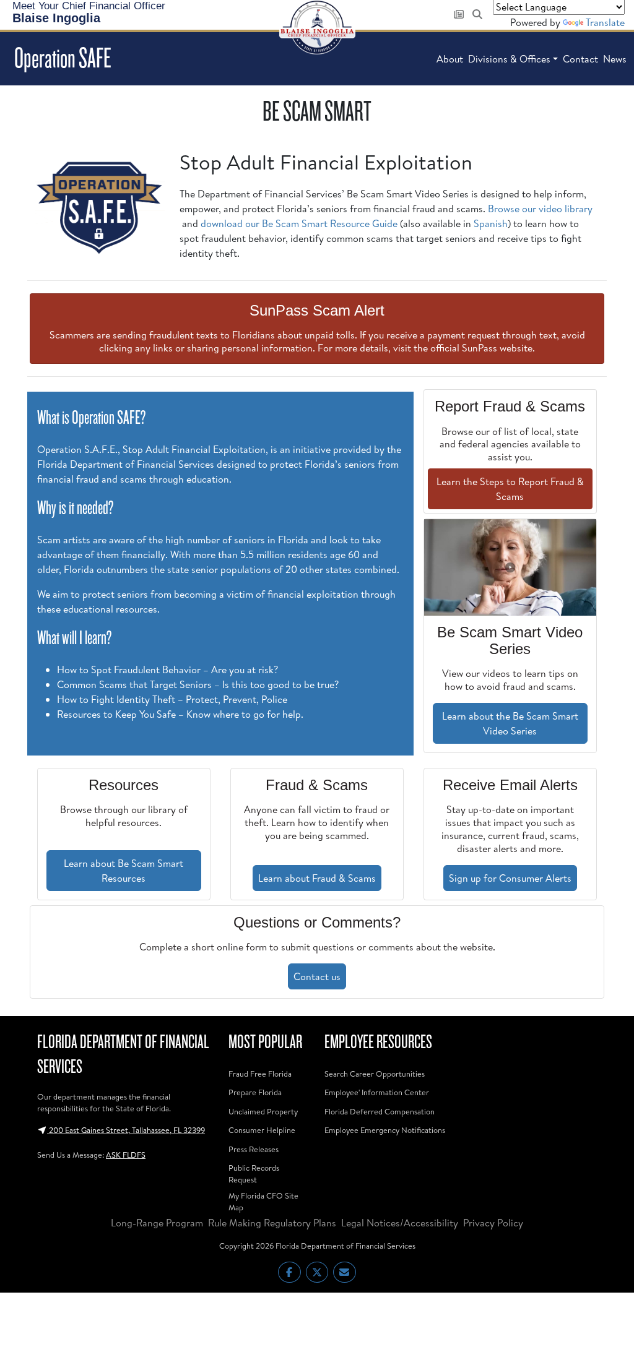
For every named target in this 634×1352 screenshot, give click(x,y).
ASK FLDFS (125, 1154)
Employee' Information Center (376, 1092)
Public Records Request (253, 1173)
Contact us (317, 976)
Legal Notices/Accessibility (399, 1222)
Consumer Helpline (261, 1129)
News (615, 59)
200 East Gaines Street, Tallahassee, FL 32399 (126, 1129)
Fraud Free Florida (260, 1073)
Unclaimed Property (263, 1111)
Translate (605, 22)
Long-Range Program (157, 1222)
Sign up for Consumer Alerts (510, 878)
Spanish (491, 223)
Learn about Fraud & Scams (317, 878)
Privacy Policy (493, 1222)
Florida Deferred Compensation (379, 1111)
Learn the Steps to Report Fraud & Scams (510, 489)
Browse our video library (540, 208)
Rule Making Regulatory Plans (272, 1222)
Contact (580, 59)
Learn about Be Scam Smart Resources (123, 870)
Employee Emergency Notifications (384, 1129)
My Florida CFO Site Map (263, 1201)
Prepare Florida (255, 1092)
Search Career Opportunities (374, 1073)
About (449, 59)
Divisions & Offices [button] (509, 59)
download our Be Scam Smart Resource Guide (299, 223)
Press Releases (253, 1149)
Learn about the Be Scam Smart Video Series (510, 723)
